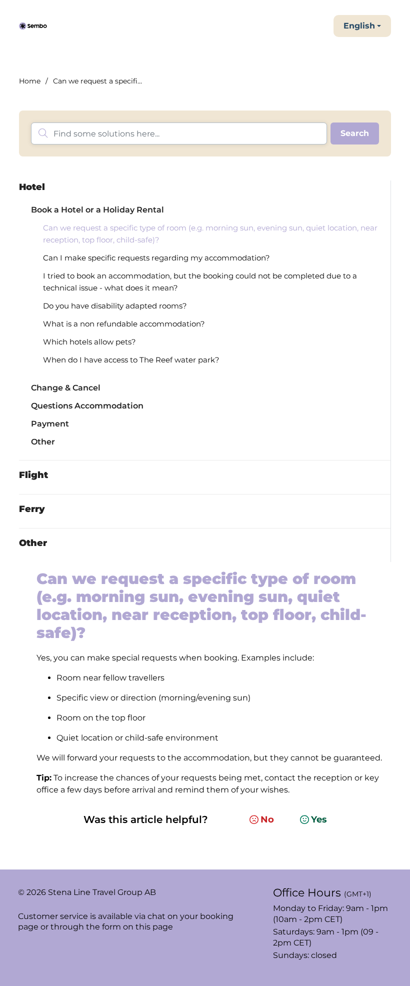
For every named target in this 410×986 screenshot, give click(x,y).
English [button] (359, 25)
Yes (319, 819)
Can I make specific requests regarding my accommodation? (156, 257)
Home (29, 81)
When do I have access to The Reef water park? (131, 359)
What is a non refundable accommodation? (124, 323)
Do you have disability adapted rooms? (115, 305)
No (267, 819)
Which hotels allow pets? (89, 341)
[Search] (354, 133)
